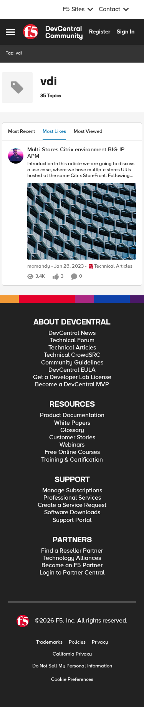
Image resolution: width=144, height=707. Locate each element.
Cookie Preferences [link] (72, 679)
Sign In (125, 31)
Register (99, 31)
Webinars (72, 445)
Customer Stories (72, 437)
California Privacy (72, 654)
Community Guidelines (72, 362)
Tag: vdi (14, 53)
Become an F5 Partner (72, 565)
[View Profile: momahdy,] (15, 156)
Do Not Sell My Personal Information (72, 666)
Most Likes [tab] (54, 131)
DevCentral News (72, 333)
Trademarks (49, 642)
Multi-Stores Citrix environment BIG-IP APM (75, 152)
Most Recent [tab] (21, 131)
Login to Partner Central (72, 572)
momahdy (38, 266)
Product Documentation (72, 415)
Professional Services (72, 498)
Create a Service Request (72, 505)
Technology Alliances (72, 558)
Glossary (72, 430)
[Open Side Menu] (10, 32)
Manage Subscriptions (72, 490)
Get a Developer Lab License (72, 377)
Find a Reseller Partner (72, 551)
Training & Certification (72, 460)
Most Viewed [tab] (88, 131)
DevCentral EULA (72, 370)
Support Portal (72, 520)
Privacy (100, 642)
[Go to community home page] (53, 31)
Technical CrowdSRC (72, 355)
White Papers (72, 423)
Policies (77, 642)
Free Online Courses (72, 452)
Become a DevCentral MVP (72, 384)
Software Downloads (72, 512)
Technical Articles (72, 347)
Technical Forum (72, 340)
